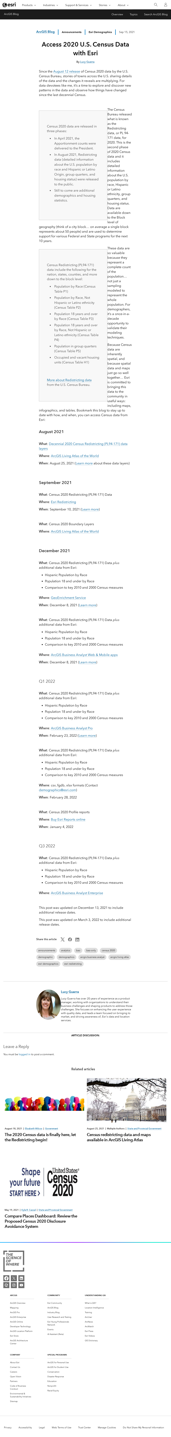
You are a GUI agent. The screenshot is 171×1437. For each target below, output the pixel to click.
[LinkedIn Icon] (77, 940)
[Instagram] (14, 1285)
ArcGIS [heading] (13, 1295)
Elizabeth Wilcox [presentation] (33, 1128)
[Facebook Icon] (70, 940)
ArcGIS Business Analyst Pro (72, 728)
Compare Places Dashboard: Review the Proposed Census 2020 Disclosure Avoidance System (41, 1221)
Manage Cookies (107, 1427)
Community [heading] (53, 1295)
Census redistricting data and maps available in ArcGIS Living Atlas (119, 1137)
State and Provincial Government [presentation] (144, 1128)
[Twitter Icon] (62, 940)
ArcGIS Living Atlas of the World (75, 456)
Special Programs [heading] (57, 1354)
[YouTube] (21, 1285)
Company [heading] (15, 1354)
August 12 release (66, 71)
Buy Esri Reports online (68, 819)
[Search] (155, 4)
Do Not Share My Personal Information (143, 1427)
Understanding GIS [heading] (95, 1295)
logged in (24, 1054)
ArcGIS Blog (11, 14)
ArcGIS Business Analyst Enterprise (77, 893)
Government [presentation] (51, 1128)
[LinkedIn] (21, 1278)
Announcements (71, 32)
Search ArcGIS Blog (156, 14)
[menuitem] (22, 1303)
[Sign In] (165, 5)
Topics (133, 14)
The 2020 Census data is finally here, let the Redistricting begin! (40, 1137)
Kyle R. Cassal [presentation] (29, 1210)
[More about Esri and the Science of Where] (13, 1262)
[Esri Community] (6, 1285)
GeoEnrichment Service (68, 598)
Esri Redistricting (63, 502)
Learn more (84, 463)
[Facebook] (6, 1278)
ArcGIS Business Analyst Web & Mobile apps (84, 655)
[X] (14, 1278)
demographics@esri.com (57, 790)
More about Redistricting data (69, 380)
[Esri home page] (9, 5)
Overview (117, 14)
